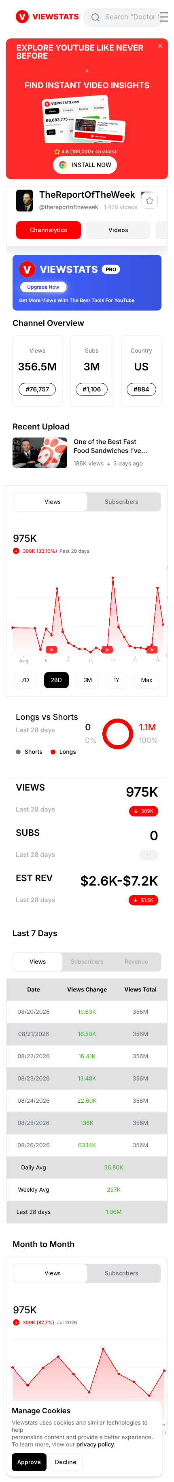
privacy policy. (96, 1444)
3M (88, 680)
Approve (29, 1462)
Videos (118, 229)
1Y (116, 680)
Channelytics (48, 229)
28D (56, 680)
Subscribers (121, 502)
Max (147, 680)
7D (25, 680)
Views (53, 502)
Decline (65, 1462)
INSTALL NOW (91, 164)
